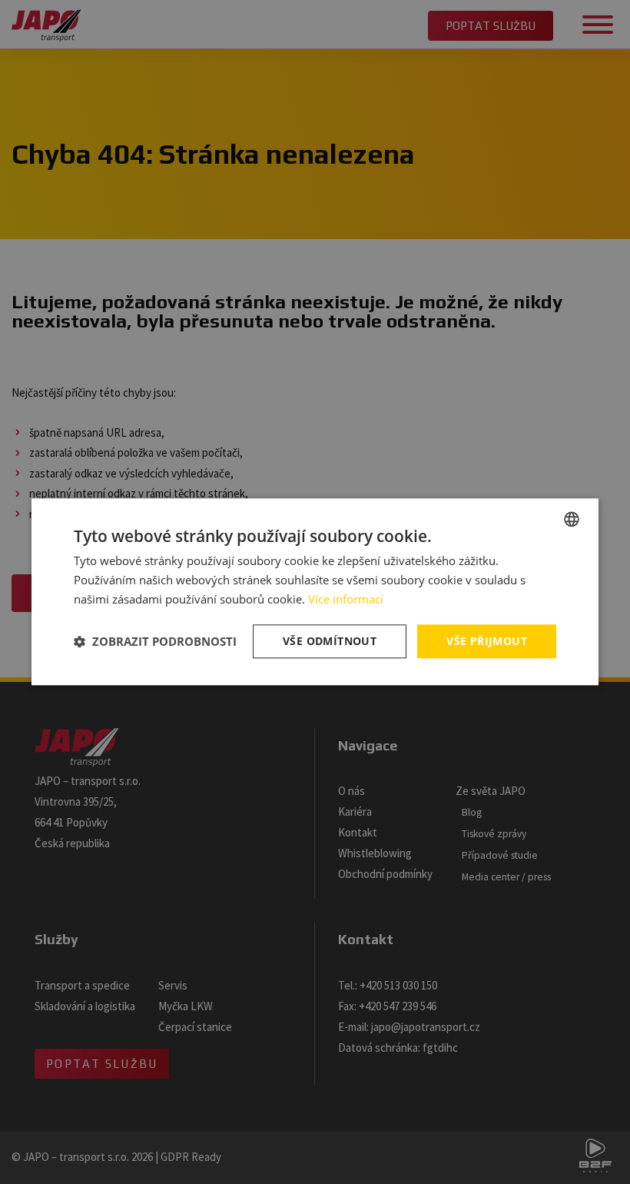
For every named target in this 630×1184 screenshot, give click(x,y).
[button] (155, 641)
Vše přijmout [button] (486, 641)
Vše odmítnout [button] (329, 641)
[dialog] (315, 592)
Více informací (345, 599)
